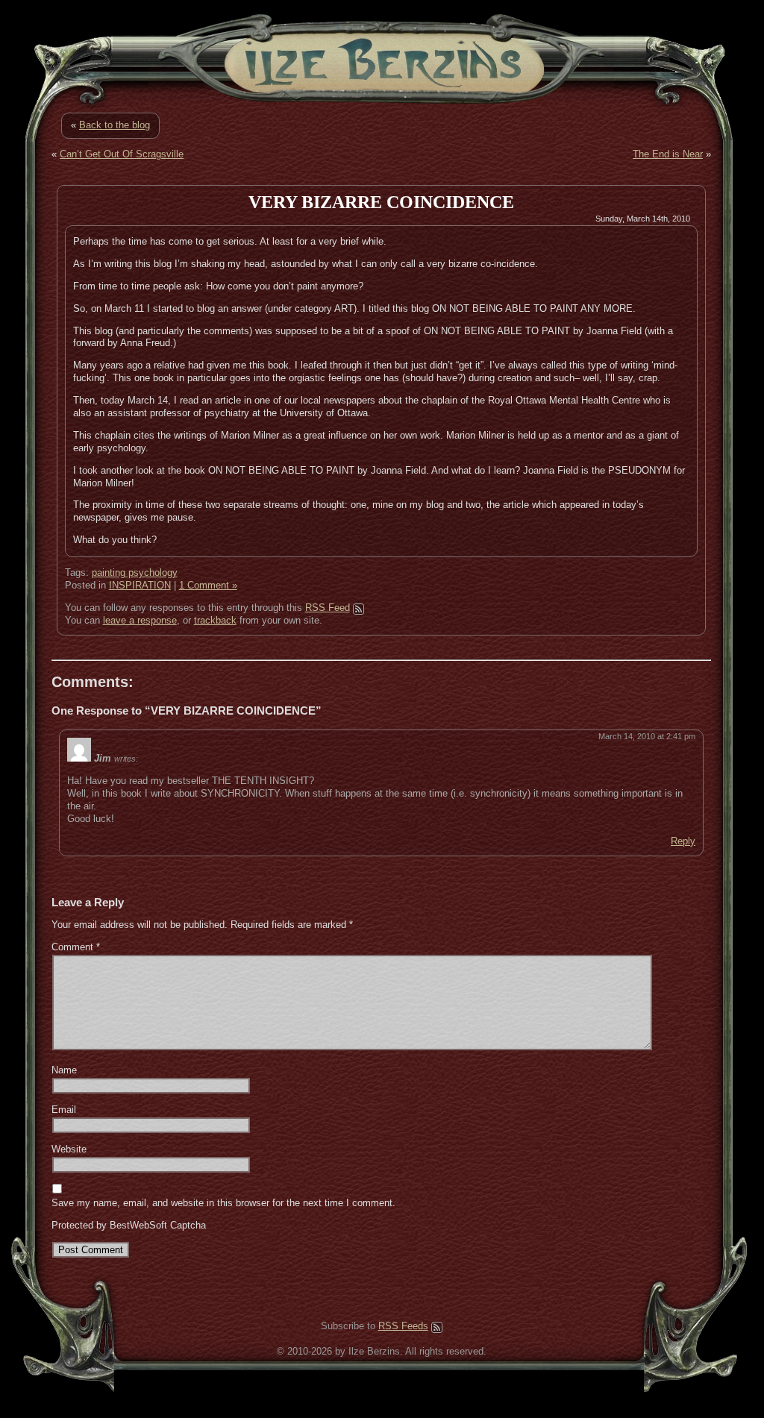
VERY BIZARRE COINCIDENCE (381, 202)
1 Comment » (208, 585)
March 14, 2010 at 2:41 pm (646, 736)
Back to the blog (114, 125)
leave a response (140, 620)
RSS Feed (327, 607)
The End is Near (668, 154)
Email (63, 1109)
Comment (75, 947)
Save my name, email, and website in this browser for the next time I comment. (223, 1202)
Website (69, 1149)
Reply (683, 841)
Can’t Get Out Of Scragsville (122, 154)
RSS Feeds (403, 1325)
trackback (215, 620)
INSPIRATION (140, 585)
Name (64, 1070)
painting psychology (135, 572)
